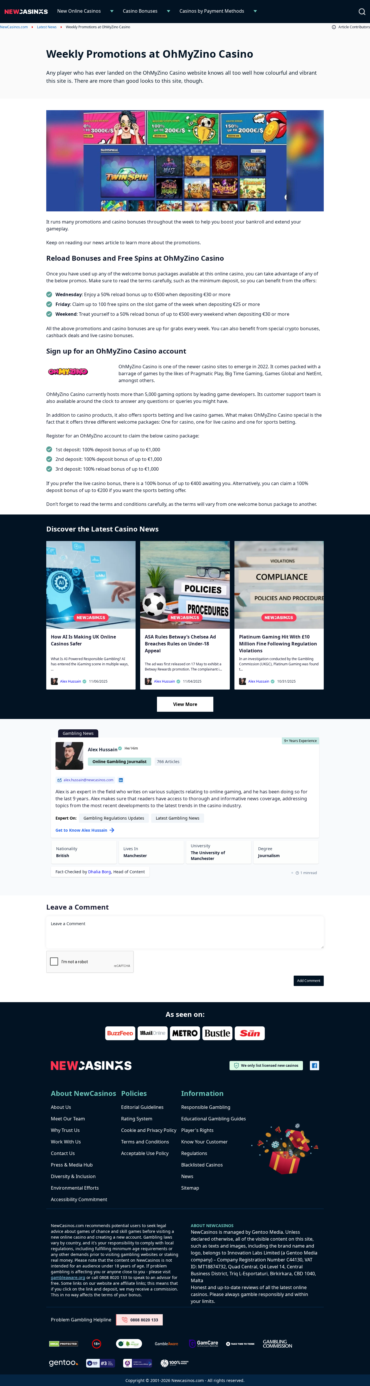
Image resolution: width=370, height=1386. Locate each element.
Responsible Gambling (205, 1107)
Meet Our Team (68, 1118)
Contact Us (63, 1153)
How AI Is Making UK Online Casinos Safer (83, 640)
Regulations (194, 1153)
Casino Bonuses (140, 11)
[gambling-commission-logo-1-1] (277, 1344)
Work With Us (66, 1142)
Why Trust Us (65, 1130)
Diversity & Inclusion (73, 1176)
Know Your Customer (204, 1142)
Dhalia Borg (99, 871)
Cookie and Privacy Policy (148, 1130)
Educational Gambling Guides (213, 1118)
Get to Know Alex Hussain (81, 830)
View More (185, 704)
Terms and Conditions (145, 1142)
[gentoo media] (63, 1363)
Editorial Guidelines (142, 1107)
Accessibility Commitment (79, 1199)
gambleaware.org (68, 1277)
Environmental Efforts (75, 1188)
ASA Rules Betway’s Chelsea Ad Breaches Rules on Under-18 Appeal (180, 644)
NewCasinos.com (14, 27)
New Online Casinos (79, 11)
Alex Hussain (70, 681)
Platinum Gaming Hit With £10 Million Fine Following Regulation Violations (278, 644)
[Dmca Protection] (63, 1344)
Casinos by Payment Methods (212, 11)
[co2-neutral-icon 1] (129, 1343)
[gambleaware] (166, 1343)
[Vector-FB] (314, 1065)
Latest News (47, 27)
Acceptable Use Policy (145, 1153)
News (187, 1176)
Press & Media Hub (72, 1165)
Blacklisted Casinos (202, 1165)
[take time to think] (240, 1344)
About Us (61, 1107)
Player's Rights (197, 1130)
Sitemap (190, 1188)
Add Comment (308, 980)
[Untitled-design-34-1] (203, 1344)
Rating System (136, 1118)
